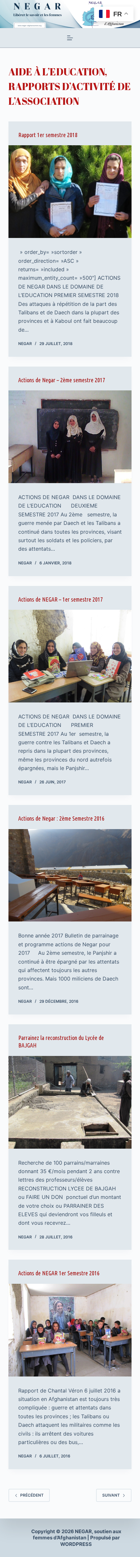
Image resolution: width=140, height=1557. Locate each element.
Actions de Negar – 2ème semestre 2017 (61, 380)
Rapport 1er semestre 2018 (47, 135)
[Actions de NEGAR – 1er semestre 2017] (70, 656)
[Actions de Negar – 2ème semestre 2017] (70, 436)
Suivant (111, 1495)
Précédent (32, 1495)
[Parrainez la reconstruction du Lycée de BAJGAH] (70, 1102)
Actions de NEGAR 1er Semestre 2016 (59, 1273)
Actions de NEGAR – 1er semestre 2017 (60, 599)
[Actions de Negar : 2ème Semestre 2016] (70, 875)
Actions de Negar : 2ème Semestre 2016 (61, 818)
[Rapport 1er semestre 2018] (70, 191)
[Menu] (70, 38)
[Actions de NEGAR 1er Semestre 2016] (70, 1330)
